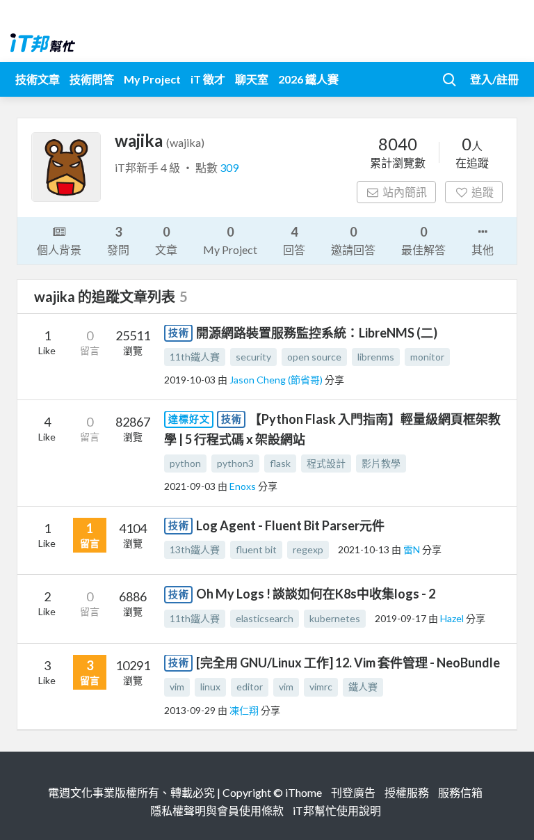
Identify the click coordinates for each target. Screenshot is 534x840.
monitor (427, 357)
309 (229, 167)
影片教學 (381, 463)
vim (177, 686)
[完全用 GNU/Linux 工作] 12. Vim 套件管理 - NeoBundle (348, 662)
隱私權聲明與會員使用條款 (217, 810)
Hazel (453, 618)
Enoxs (243, 486)
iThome (303, 792)
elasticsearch (264, 618)
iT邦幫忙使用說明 (337, 810)
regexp (308, 549)
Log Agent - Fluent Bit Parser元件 (290, 525)
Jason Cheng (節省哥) (277, 380)
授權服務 (407, 792)
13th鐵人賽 (195, 549)
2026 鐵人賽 (308, 79)
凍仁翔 (245, 710)
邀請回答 (353, 240)
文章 (166, 240)
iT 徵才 (208, 79)
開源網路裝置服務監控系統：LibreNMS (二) (316, 332)
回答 (294, 240)
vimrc (320, 686)
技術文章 (37, 79)
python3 (235, 463)
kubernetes (334, 618)
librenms (375, 357)
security (253, 357)
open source (314, 357)
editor (249, 686)
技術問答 (92, 79)
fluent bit (256, 549)
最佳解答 (423, 240)
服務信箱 (460, 792)
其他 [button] (482, 249)
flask (280, 463)
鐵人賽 (363, 686)
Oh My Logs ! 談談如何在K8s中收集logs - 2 (315, 593)
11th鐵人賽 (195, 357)
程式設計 (326, 463)
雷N (412, 549)
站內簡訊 (404, 191)
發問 (118, 240)
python (185, 463)
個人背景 (59, 249)
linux (210, 686)
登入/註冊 (494, 79)
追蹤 (482, 191)
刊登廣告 (353, 792)
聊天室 (251, 79)
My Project (152, 79)
